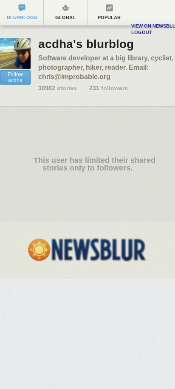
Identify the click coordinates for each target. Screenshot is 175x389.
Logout (141, 32)
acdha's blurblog (86, 44)
